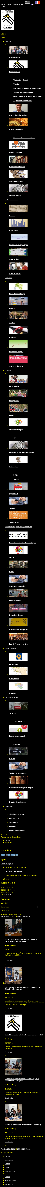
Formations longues (16, 352)
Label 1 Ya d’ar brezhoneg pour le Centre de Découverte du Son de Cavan (21, 940)
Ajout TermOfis (19, 721)
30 (10, 894)
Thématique (5, 907)
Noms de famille (15, 274)
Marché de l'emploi (16, 430)
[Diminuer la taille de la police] (2, 855)
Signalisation (13, 494)
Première (4, 916)
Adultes (12, 323)
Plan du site (9, 1160)
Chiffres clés (13, 230)
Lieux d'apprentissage (17, 294)
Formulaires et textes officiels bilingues (22, 543)
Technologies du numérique (23, 92)
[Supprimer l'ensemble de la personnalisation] (9, 855)
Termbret (16, 84)
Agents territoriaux (16, 366)
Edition (11, 572)
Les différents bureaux (17, 167)
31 (12, 894)
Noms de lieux (14, 259)
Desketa (12, 308)
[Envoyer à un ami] (14, 855)
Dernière (28, 916)
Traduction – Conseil (20, 80)
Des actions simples (16, 615)
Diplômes (12, 337)
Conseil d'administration (18, 115)
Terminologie (14, 523)
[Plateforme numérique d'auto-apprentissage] (18, 304)
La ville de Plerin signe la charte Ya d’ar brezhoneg (23, 1124)
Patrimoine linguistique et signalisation (27, 88)
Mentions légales (10, 1171)
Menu (3, 4)
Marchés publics (15, 196)
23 (8, 916)
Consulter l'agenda (7, 864)
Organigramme (14, 57)
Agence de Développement (22, 101)
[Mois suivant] (10, 879)
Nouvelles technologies (17, 586)
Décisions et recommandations (24, 138)
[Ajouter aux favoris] (17, 855)
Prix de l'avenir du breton (18, 644)
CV (14, 438)
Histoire (12, 216)
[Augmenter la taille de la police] (4, 855)
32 (23, 916)
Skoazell (16, 479)
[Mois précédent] (1, 879)
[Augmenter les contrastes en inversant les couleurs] (7, 855)
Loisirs (11, 415)
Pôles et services (14, 72)
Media (11, 557)
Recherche (16, 4)
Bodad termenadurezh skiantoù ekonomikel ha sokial (24, 1035)
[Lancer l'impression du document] (12, 855)
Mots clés (4, 903)
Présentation (13, 664)
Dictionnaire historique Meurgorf (21, 788)
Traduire (12, 508)
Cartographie (14, 679)
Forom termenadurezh (17, 736)
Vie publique (13, 822)
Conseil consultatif (15, 152)
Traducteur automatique (18, 773)
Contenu (9, 4)
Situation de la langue (16, 814)
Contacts (12, 693)
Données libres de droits (17, 802)
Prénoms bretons (15, 601)
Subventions (13, 467)
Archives (16, 744)
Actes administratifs (16, 181)
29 (8, 894)
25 (11, 916)
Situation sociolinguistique (18, 245)
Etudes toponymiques (16, 831)
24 (9, 916)
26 (13, 916)
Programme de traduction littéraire (21, 452)
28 (6, 894)
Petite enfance (14, 386)
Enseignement (14, 401)
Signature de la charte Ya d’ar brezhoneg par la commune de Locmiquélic (22, 1080)
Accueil (7, 840)
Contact (3, 6)
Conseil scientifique (16, 130)
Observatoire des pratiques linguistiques (27, 96)
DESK (15, 475)
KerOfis (12, 759)
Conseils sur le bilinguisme (18, 629)
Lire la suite (9, 960)
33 (25, 916)
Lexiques (12, 826)
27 (4, 894)
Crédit (7, 1167)
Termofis (12, 713)
